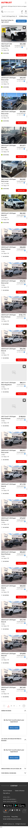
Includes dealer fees (21, 79)
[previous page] (4, 705)
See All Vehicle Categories (10, 801)
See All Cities (6, 797)
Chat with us (6, 793)
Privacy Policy (15, 817)
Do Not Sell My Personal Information (12, 819)
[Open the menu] (25, 2)
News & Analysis (7, 791)
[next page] (24, 705)
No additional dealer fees (20, 45)
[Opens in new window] (8, 805)
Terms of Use (6, 817)
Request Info (21, 55)
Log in (25, 811)
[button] (22, 12)
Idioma (5, 812)
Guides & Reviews (19, 791)
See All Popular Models (9, 799)
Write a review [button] (14, 728)
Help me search (21, 21)
